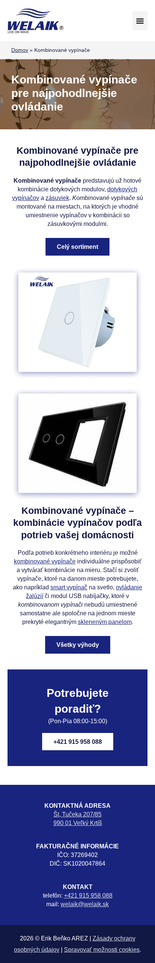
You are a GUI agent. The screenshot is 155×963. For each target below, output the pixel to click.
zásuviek (57, 197)
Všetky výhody (77, 644)
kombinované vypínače (45, 561)
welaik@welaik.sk (85, 904)
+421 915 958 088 (77, 741)
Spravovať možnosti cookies (102, 949)
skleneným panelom (105, 621)
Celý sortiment (77, 246)
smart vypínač (68, 587)
